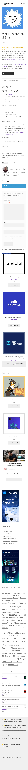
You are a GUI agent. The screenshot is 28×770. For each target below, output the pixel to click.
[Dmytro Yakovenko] (5, 169)
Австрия (17, 593)
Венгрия (23, 603)
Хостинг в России (7, 533)
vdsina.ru (10, 94)
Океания (16, 636)
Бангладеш (22, 595)
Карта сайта (7, 736)
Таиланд (4, 650)
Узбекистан (23, 650)
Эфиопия (15, 662)
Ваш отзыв (7, 202)
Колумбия (5, 625)
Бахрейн (4, 598)
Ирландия (6, 617)
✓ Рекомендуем (6, 526)
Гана (7, 606)
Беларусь (10, 598)
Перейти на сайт (7, 73)
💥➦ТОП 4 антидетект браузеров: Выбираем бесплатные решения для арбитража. (13, 721)
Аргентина (5, 595)
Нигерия (23, 630)
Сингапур (7, 648)
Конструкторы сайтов (8, 543)
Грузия (19, 609)
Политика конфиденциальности (12, 738)
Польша (14, 638)
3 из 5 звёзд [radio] (6, 200)
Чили (4, 659)
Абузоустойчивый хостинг (9, 538)
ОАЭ (11, 636)
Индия (13, 615)
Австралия (8, 593)
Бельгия (16, 598)
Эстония (8, 662)
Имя (5, 222)
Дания (5, 612)
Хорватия (18, 656)
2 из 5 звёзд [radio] (5, 200)
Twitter (21, 132)
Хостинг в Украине (7, 531)
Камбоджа (4, 623)
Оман (21, 635)
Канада (11, 623)
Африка (15, 595)
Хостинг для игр (7, 545)
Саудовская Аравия (9, 645)
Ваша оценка (7, 199)
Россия (7, 641)
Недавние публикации (13, 162)
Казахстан (18, 620)
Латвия (20, 625)
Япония (13, 664)
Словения (21, 648)
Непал (19, 630)
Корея (11, 625)
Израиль (5, 615)
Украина (6, 653)
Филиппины (13, 653)
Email (5, 229)
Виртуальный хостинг (8, 536)
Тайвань (10, 650)
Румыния (16, 642)
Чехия (23, 656)
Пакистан (4, 638)
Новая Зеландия (21, 633)
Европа (12, 612)
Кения (18, 623)
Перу (7, 638)
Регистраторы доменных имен (10, 541)
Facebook (16, 132)
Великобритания (11, 603)
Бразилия (8, 600)
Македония (17, 628)
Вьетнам (4, 606)
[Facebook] (23, 166)
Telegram (7, 134)
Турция (16, 651)
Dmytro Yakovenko (14, 166)
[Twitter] (24, 166)
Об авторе (4, 162)
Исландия (13, 617)
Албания (23, 593)
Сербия (16, 645)
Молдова (13, 630)
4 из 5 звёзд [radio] (8, 200)
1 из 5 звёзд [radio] (4, 200)
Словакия (16, 648)
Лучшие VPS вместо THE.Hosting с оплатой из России (14, 364)
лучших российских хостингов (13, 59)
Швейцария (13, 659)
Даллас (23, 609)
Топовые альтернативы (14, 479)
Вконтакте (13, 134)
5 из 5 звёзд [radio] (9, 200)
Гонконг (6, 609)
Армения (10, 595)
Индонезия (21, 615)
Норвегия (5, 636)
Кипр (22, 623)
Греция (14, 609)
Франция (10, 656)
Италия (9, 620)
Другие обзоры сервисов (12, 80)
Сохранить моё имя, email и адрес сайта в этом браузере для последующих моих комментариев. (14, 237)
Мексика (6, 630)
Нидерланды (10, 632)
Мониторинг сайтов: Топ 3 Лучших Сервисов (15, 730)
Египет (19, 612)
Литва (5, 628)
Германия (15, 606)
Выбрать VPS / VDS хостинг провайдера (12, 529)
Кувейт (15, 625)
